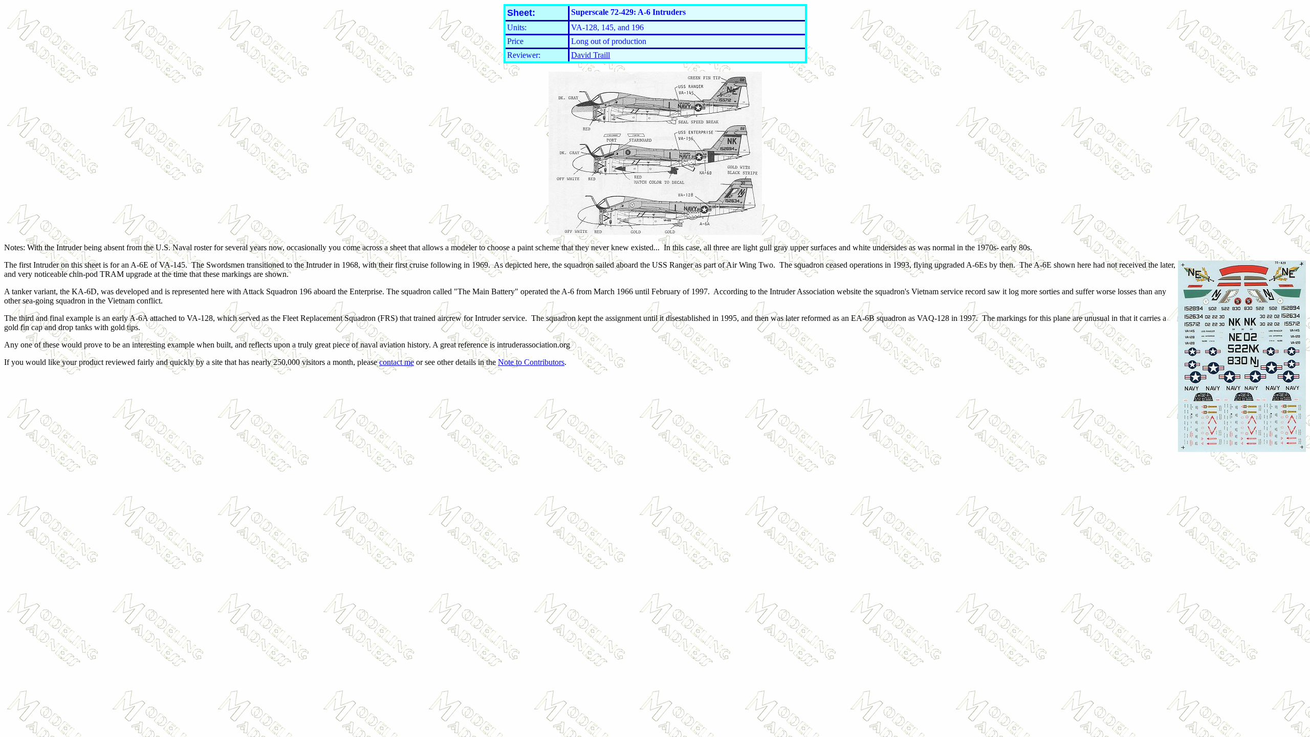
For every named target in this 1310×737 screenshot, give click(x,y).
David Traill (590, 55)
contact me (396, 362)
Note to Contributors (531, 362)
